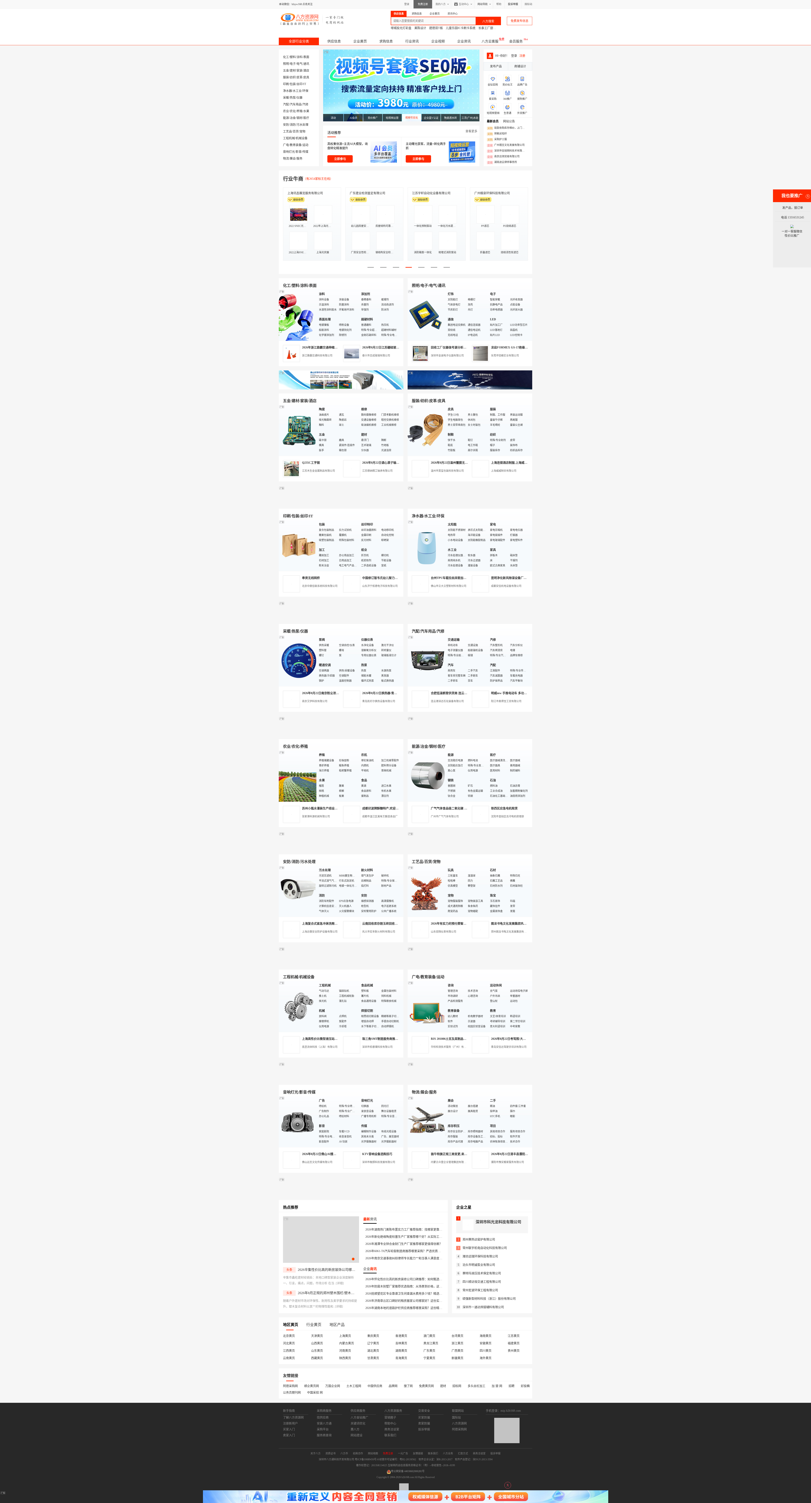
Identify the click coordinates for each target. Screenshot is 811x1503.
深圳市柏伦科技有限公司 (428, 193)
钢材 (299, 117)
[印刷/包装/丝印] (298, 545)
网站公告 (509, 121)
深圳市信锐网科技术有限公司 (507, 151)
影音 (299, 151)
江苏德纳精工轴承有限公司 (377, 470)
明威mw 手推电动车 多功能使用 (512, 693)
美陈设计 (420, 28)
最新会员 (493, 121)
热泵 (293, 97)
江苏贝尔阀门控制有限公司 (305, 193)
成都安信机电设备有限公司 (506, 586)
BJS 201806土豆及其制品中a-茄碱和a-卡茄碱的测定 (464, 1038)
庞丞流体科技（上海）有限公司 (319, 1046)
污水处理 (302, 124)
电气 (299, 63)
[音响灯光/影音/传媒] (298, 1121)
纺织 (293, 77)
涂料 (299, 57)
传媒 (305, 151)
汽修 (305, 104)
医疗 (306, 117)
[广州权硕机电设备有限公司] (470, 388)
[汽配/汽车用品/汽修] (427, 660)
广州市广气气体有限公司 (445, 816)
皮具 (306, 77)
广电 (286, 145)
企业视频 (438, 41)
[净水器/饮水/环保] (427, 545)
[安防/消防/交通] (298, 891)
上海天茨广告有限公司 (489, 193)
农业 (286, 111)
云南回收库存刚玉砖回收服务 (381, 923)
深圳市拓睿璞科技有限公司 (377, 1046)
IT (304, 84)
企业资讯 (464, 41)
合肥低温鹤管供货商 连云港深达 (452, 693)
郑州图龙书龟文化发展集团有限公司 (511, 931)
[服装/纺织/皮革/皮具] (427, 430)
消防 (293, 124)
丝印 (299, 84)
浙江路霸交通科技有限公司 (317, 355)
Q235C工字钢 (311, 462)
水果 (306, 111)
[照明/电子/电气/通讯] (427, 315)
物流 (286, 158)
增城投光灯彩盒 (401, 28)
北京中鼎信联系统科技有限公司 (319, 586)
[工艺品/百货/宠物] (427, 891)
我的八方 (440, 4)
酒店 (306, 70)
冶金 (293, 117)
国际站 (528, 4)
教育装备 (296, 145)
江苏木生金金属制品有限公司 (318, 470)
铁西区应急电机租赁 (504, 808)
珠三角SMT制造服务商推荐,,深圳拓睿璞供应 (391, 1038)
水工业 (297, 90)
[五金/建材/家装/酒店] (298, 430)
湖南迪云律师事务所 (502, 162)
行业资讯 (412, 41)
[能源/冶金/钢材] (427, 776)
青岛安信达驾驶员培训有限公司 (509, 1046)
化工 (286, 57)
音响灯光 (289, 151)
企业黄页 (360, 41)
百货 (296, 131)
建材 (293, 70)
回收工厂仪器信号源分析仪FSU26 (453, 347)
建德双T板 (436, 28)
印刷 (286, 84)
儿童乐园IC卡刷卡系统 (460, 28)
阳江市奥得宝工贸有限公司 (506, 701)
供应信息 (334, 41)
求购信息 (386, 41)
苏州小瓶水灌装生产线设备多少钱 (324, 808)
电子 (293, 63)
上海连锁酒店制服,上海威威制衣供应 (515, 462)
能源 (286, 117)
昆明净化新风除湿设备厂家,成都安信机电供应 (521, 578)
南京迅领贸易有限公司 (503, 156)
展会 (293, 158)
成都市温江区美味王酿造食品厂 (380, 816)
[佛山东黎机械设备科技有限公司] (341, 388)
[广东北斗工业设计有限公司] (341, 503)
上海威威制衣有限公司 (503, 470)
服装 (286, 77)
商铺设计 (520, 66)
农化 (293, 111)
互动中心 (464, 4)
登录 (406, 4)
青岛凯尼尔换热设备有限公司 (378, 701)
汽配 (286, 104)
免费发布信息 (519, 20)
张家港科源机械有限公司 (316, 816)
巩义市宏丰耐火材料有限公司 (378, 931)
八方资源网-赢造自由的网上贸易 (312, 19)
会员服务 (516, 41)
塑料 (293, 57)
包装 (293, 84)
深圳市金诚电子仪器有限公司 (447, 355)
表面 (306, 57)
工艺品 (287, 131)
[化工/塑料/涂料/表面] (298, 315)
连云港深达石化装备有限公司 (447, 701)
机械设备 (302, 138)
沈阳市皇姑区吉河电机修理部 (507, 816)
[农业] (298, 776)
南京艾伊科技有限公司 (314, 701)
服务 (299, 158)
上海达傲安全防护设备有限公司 (319, 931)
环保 (305, 90)
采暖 (286, 97)
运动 (305, 145)
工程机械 (289, 138)
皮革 (299, 77)
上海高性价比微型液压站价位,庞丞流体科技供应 (333, 1038)
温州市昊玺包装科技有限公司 (447, 470)
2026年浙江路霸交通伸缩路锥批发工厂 (327, 347)
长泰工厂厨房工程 (490, 28)
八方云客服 (490, 41)
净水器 (287, 90)
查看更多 (471, 131)
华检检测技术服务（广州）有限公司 (451, 1046)
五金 (286, 70)
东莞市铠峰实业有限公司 (505, 355)
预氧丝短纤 (497, 134)
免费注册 (423, 4)
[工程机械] (298, 1006)
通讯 (306, 63)
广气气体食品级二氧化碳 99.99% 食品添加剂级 (462, 808)
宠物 (302, 131)
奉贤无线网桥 (311, 578)
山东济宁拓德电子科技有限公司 (380, 586)
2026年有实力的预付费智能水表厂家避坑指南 (460, 923)
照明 (286, 63)
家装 (299, 70)
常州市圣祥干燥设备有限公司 (369, 193)
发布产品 (496, 66)
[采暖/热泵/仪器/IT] (298, 660)
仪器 (299, 97)
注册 (522, 55)
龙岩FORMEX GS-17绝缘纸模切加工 (515, 347)
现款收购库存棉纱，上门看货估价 (507, 128)
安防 (286, 124)
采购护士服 (497, 139)
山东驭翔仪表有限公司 (443, 931)
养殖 (299, 111)
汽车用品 (296, 104)
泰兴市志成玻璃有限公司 (376, 355)
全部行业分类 (299, 41)
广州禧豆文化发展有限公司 (506, 145)
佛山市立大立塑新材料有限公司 (448, 586)
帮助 (498, 4)
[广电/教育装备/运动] (427, 1006)
